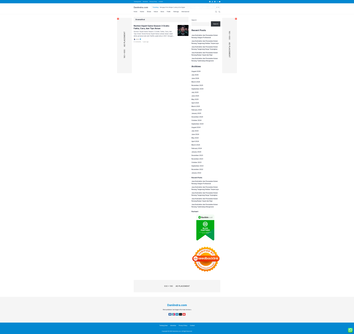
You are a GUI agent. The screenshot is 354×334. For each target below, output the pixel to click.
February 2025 (196, 110)
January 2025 (196, 113)
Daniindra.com (141, 7)
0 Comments (137, 41)
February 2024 (196, 148)
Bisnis (162, 11)
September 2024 (197, 124)
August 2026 (196, 71)
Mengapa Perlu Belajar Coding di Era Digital (172, 7)
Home (135, 11)
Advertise (145, 1)
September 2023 (197, 166)
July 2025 (194, 92)
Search (194, 20)
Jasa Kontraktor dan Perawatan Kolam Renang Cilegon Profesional (204, 36)
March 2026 (195, 82)
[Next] (218, 7)
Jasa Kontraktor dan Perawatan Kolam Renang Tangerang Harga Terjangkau (204, 48)
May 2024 (195, 138)
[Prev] (217, 7)
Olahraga (176, 11)
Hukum (156, 11)
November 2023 (197, 159)
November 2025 (197, 85)
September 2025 (197, 89)
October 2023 (196, 162)
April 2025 (195, 103)
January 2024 (196, 152)
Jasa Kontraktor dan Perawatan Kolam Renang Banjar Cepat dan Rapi (204, 54)
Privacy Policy (153, 1)
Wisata (149, 11)
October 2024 (196, 120)
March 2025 (195, 106)
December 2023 (197, 155)
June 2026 (195, 78)
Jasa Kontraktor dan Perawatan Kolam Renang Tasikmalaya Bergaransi (204, 59)
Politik (168, 11)
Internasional (185, 11)
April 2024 (195, 141)
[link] (209, 1)
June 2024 (195, 134)
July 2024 (194, 131)
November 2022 (197, 169)
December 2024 (197, 117)
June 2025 (195, 96)
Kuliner (142, 11)
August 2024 (196, 127)
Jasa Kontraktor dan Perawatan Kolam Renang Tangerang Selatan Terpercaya (205, 42)
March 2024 (195, 145)
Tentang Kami (137, 1)
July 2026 (194, 75)
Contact (161, 1)
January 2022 (196, 173)
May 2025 (195, 99)
